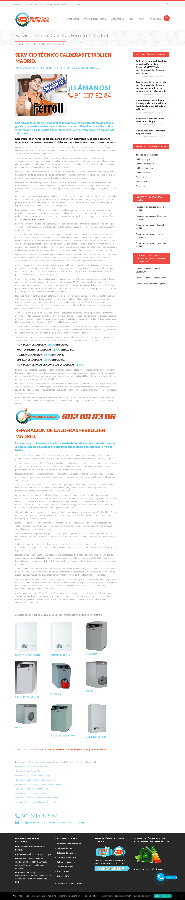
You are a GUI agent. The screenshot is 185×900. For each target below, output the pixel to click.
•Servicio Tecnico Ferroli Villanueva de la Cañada (36, 797)
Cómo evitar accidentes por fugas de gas (33, 854)
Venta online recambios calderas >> (70, 883)
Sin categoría (141, 186)
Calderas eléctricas (144, 172)
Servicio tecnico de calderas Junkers (151, 283)
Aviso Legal (139, 869)
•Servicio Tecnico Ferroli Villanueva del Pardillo (36, 802)
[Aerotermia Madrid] (112, 868)
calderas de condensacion (147, 154)
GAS (131, 19)
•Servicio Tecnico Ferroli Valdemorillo (31, 788)
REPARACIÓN (72, 19)
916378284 (172, 877)
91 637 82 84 (92, 95)
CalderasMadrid (148, 76)
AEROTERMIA (117, 19)
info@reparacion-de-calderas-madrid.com (62, 4)
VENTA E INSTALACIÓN (95, 19)
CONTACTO (155, 19)
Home (20, 44)
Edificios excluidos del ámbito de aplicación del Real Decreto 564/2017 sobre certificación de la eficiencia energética (151, 67)
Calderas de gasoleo (145, 163)
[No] (181, 896)
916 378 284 (31, 4)
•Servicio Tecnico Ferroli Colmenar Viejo (32, 775)
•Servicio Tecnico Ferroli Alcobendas (31, 766)
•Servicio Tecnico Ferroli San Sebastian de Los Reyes (38, 784)
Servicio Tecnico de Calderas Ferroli (151, 277)
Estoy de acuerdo (162, 896)
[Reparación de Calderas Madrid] (33, 19)
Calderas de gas (143, 159)
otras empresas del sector (34, 219)
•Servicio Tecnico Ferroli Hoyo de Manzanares (35, 780)
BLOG (141, 19)
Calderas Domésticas (145, 168)
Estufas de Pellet (143, 177)
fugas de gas (141, 181)
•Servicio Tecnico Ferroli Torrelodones (31, 793)
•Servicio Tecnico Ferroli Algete (29, 771)
